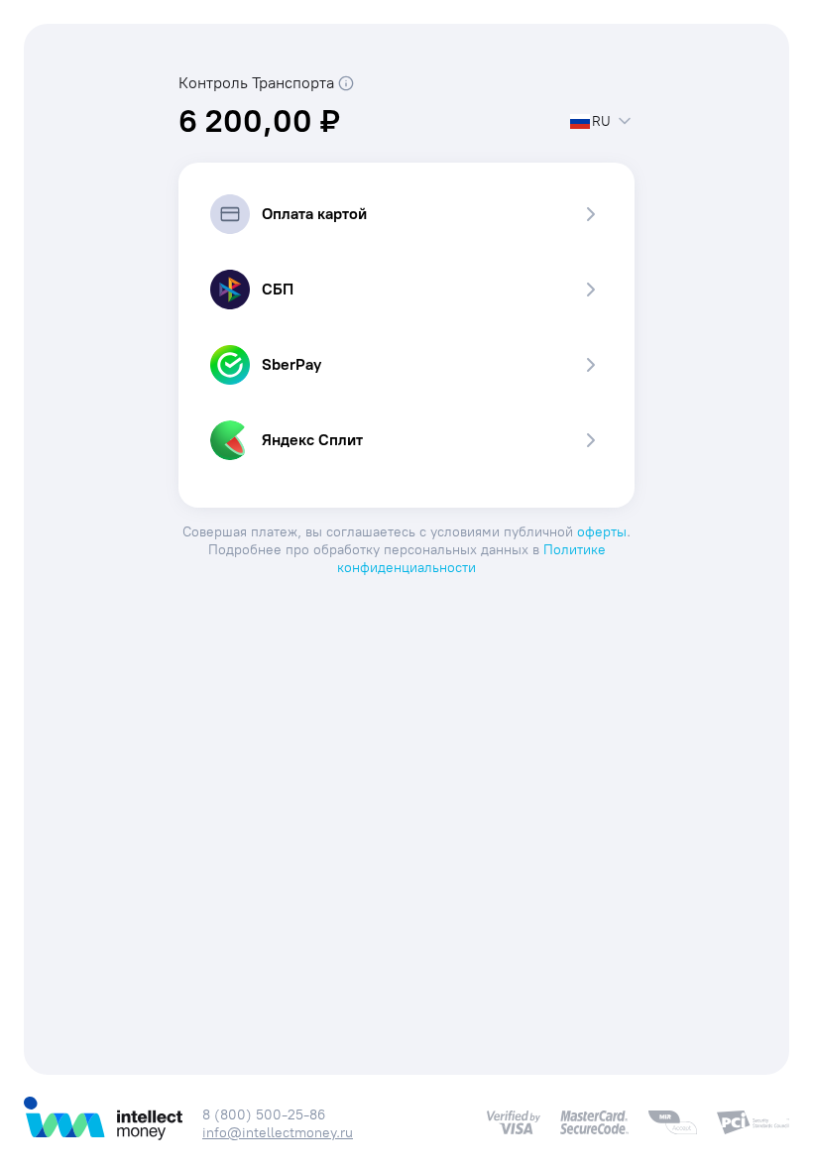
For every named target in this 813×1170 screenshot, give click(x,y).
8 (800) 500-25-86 (263, 1115)
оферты (602, 532)
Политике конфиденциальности (471, 558)
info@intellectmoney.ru (277, 1132)
